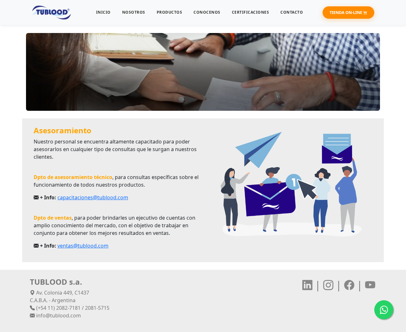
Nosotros (133, 12)
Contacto (291, 12)
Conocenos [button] (206, 12)
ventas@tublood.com (82, 245)
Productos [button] (169, 12)
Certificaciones (250, 12)
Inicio (103, 12)
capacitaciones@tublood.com (92, 197)
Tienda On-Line (346, 12)
